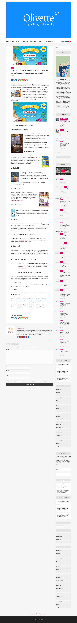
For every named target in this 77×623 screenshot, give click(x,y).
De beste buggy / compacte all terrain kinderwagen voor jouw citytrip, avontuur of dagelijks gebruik (65, 203)
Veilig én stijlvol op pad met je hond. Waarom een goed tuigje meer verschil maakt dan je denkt (65, 274)
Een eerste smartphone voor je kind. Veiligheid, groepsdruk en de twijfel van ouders (64, 213)
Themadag (58, 435)
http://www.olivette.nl (20, 328)
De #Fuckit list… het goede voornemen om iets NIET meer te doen (19, 306)
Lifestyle (57, 413)
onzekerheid (23, 268)
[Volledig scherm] (69, 174)
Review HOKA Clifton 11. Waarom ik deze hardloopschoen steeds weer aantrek (64, 343)
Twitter (22, 292)
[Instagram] (64, 41)
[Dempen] (67, 174)
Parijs (22, 200)
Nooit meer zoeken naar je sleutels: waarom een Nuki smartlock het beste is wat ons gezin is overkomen (32, 308)
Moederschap (33, 41)
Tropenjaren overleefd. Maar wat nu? (64, 181)
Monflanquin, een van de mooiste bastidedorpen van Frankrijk (65, 256)
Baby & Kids (62, 118)
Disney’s (23, 240)
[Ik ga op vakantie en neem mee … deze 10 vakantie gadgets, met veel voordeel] (30, 55)
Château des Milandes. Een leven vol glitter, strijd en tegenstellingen (65, 265)
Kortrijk (14, 200)
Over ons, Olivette (50, 41)
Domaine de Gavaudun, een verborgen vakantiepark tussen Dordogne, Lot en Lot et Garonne (65, 305)
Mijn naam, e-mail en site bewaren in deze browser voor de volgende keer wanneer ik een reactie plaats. (27, 381)
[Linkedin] (16, 80)
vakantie (30, 99)
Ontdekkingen (24, 41)
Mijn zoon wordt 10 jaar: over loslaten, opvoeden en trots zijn (65, 190)
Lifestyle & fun (15, 41)
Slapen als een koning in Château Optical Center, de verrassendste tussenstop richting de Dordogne (65, 324)
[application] (63, 171)
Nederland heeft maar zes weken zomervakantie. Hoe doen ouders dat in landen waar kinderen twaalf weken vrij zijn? (65, 294)
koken (57, 411)
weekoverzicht (59, 440)
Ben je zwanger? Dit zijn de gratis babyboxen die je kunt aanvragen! (63, 366)
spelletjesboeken (42, 251)
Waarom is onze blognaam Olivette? (13, 305)
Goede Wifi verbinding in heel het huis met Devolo (44, 306)
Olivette (12, 67)
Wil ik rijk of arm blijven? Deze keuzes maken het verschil (64, 352)
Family (7, 41)
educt (57, 400)
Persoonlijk (58, 427)
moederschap (58, 416)
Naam (7, 366)
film (57, 403)
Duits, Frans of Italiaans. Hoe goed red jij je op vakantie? (64, 333)
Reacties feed (58, 539)
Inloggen (58, 533)
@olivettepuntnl (43, 614)
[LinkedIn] (66, 41)
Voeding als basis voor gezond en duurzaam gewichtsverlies (64, 314)
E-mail (7, 370)
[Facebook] (62, 41)
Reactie (8, 349)
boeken (66, 118)
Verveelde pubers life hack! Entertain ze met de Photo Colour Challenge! (65, 284)
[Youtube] (70, 41)
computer (58, 397)
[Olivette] (38, 19)
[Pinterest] (68, 41)
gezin (29, 182)
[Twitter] (14, 80)
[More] (27, 80)
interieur (58, 408)
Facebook (26, 292)
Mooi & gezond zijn (59, 419)
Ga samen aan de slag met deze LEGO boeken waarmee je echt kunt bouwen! (65, 123)
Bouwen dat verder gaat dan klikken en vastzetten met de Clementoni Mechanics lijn (65, 246)
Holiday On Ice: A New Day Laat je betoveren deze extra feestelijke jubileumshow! (65, 145)
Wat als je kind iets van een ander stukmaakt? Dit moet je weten (38, 306)
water (30, 173)
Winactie (41, 41)
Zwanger (58, 446)
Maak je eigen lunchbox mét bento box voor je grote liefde (65, 133)
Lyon (17, 200)
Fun (57, 405)
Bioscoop (58, 392)
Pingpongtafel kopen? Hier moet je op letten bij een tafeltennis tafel (65, 237)
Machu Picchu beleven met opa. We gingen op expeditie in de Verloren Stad (65, 225)
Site (7, 375)
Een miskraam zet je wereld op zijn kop (25, 305)
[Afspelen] (57, 174)
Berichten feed (59, 536)
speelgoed (65, 119)
